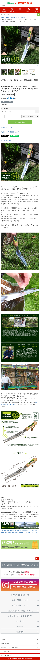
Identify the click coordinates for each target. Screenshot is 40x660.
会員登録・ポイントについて (20, 616)
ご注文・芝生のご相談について (20, 611)
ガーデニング (9, 17)
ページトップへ (37, 558)
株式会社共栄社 (6, 655)
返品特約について (6, 127)
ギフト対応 (5, 108)
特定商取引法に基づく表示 (9, 647)
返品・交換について (20, 605)
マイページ (28, 11)
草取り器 (23, 17)
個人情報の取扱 (6, 651)
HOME (2, 17)
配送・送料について (20, 600)
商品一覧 (12, 11)
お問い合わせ (5, 643)
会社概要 (20, 632)
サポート (20, 626)
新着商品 (4, 11)
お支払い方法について (20, 595)
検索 (38, 14)
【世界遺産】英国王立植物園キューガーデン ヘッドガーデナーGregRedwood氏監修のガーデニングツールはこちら (20, 531)
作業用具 (16, 17)
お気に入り (20, 11)
